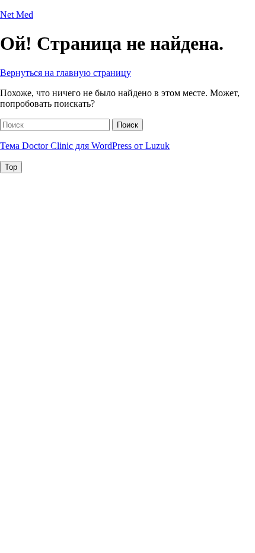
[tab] (11, 167)
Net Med (16, 14)
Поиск (127, 124)
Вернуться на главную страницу (65, 73)
